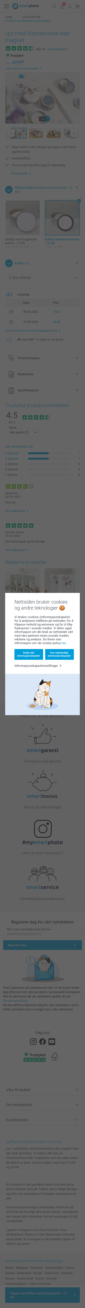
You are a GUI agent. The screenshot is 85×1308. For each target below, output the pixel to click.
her (64, 643)
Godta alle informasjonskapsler (28, 654)
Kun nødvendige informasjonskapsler (59, 654)
